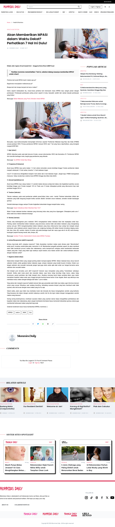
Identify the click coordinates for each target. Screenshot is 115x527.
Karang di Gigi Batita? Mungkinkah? (80, 407)
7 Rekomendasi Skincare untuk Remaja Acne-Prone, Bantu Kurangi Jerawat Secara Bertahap (93, 102)
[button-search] (79, 6)
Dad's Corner (82, 12)
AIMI (24, 312)
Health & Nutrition (6, 404)
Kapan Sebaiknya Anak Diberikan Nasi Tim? (27, 208)
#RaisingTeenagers (107, 12)
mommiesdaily (87, 93)
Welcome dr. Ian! (54, 406)
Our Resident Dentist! (33, 406)
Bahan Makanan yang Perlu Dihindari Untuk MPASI (29, 99)
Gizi (30, 312)
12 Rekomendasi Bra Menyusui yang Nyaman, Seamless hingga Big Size (93, 89)
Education (20, 12)
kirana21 (4, 413)
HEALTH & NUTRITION (13, 29)
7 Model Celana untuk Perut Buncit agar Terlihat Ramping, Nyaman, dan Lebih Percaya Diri (93, 116)
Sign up (37, 363)
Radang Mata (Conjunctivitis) (7, 407)
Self (64, 12)
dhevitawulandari (89, 106)
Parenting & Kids (7, 12)
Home (8, 22)
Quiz (90, 12)
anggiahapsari (88, 120)
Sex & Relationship (52, 12)
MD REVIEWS (107, 2)
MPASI (10, 312)
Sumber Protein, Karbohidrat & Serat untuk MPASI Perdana (32, 236)
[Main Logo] (12, 6)
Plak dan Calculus (101, 406)
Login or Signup (96, 7)
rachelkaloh (87, 79)
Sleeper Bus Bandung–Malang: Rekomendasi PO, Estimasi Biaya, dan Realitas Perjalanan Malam (94, 75)
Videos (96, 12)
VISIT (50, 442)
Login (30, 363)
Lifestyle (71, 12)
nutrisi (18, 312)
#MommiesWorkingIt (35, 12)
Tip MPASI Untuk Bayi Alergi (22, 160)
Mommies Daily (14, 48)
